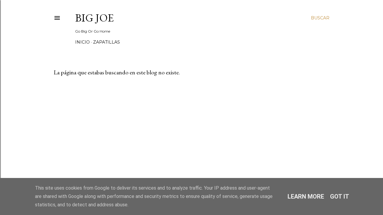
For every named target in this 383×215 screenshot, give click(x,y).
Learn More (306, 196)
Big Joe (94, 18)
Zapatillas (106, 42)
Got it (339, 196)
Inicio (82, 42)
